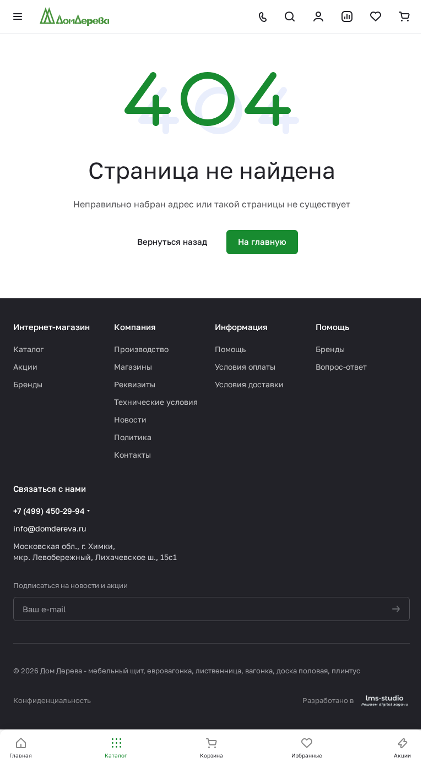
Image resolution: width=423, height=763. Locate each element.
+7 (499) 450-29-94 (49, 510)
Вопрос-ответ (341, 366)
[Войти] (318, 16)
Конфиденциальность (52, 700)
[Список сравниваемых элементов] (346, 16)
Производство (141, 349)
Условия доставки (249, 384)
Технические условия (156, 402)
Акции (25, 366)
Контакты (132, 454)
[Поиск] (289, 16)
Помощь (230, 349)
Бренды (27, 384)
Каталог (28, 349)
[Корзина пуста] (404, 16)
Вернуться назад (172, 241)
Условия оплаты (245, 366)
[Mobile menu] (17, 16)
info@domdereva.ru (49, 528)
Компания (135, 327)
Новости (130, 419)
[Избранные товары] (375, 16)
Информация (241, 327)
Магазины (133, 366)
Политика (132, 437)
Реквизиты (134, 384)
